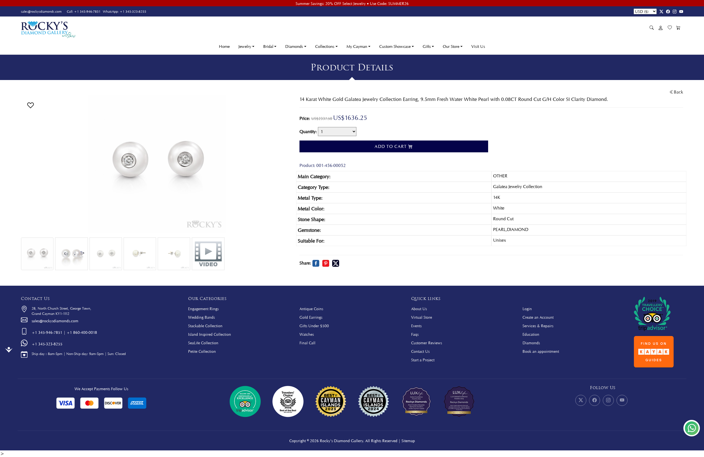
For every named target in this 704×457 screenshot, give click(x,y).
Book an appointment (540, 351)
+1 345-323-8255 (133, 11)
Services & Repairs (537, 325)
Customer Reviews (426, 342)
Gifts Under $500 (314, 325)
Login (527, 308)
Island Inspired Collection (209, 334)
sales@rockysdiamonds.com (41, 11)
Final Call (307, 342)
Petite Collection (202, 351)
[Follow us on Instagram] (673, 11)
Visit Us (478, 46)
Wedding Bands (201, 317)
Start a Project (423, 359)
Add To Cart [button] (391, 146)
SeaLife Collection (203, 342)
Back (678, 92)
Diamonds (531, 342)
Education (530, 334)
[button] (30, 105)
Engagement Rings (203, 308)
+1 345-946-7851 (87, 11)
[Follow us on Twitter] (660, 11)
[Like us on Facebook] (666, 11)
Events (416, 325)
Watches (306, 334)
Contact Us (420, 351)
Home (224, 46)
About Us (419, 308)
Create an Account (538, 317)
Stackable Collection (205, 325)
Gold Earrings (310, 317)
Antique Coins (311, 308)
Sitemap (408, 440)
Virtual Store (421, 317)
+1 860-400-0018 (82, 332)
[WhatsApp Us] (691, 428)
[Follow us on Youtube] (679, 11)
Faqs (415, 334)
